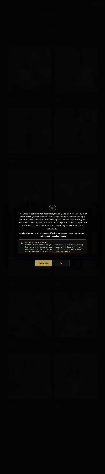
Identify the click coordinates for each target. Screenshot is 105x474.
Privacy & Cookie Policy (61, 251)
